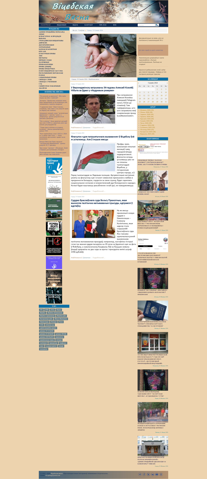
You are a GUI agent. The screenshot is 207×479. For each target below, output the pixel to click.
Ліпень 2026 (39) (146, 112)
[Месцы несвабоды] (54, 209)
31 (166, 102)
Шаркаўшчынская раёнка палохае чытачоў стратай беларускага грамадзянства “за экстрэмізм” (152, 324)
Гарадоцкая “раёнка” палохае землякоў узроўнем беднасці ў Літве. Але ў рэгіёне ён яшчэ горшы (152, 162)
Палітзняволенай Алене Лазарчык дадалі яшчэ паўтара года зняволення (53, 153)
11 (140, 95)
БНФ (46, 310)
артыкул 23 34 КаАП (46, 334)
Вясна (76, 16)
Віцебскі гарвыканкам (47, 316)
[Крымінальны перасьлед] (54, 295)
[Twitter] (148, 474)
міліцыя (58, 340)
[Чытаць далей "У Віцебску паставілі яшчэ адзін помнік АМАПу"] (153, 181)
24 (166, 99)
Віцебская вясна (57, 473)
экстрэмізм (43, 349)
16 (161, 95)
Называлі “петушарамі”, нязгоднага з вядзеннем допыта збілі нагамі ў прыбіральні (152, 292)
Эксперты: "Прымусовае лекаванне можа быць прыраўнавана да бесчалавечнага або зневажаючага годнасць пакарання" (53, 102)
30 (161, 102)
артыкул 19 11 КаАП (46, 331)
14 (153, 95)
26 (144, 102)
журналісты (59, 337)
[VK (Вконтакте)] (152, 474)
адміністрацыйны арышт (48, 328)
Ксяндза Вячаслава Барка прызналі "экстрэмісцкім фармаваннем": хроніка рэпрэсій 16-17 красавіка (52, 143)
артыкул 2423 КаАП (46, 337)
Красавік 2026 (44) (147, 119)
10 (166, 92)
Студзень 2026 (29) (147, 125)
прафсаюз (63, 343)
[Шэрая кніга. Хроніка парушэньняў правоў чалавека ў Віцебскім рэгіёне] (54, 186)
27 (148, 102)
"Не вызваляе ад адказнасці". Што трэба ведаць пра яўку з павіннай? (53, 97)
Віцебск (42, 313)
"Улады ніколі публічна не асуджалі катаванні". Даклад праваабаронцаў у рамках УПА (52, 129)
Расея (61, 322)
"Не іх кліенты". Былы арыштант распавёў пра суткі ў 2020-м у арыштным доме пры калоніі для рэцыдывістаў (53, 122)
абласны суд (50, 325)
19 (144, 99)
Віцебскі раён (61, 316)
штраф (61, 346)
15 (157, 95)
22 (157, 99)
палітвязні (43, 343)
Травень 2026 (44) (146, 117)
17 (166, 95)
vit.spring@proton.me (52, 475)
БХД (52, 310)
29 (157, 102)
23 (161, 99)
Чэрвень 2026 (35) (147, 114)
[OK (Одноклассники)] (161, 474)
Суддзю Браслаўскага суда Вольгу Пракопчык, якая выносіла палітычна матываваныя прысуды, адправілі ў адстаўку (102, 203)
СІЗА (41, 325)
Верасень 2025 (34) (147, 134)
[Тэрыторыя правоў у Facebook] (54, 166)
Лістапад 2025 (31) (147, 130)
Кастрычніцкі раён (46, 319)
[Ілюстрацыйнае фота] (93, 157)
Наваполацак (44, 322)
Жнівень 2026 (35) (147, 110)
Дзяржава (86, 127)
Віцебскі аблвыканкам (55, 313)
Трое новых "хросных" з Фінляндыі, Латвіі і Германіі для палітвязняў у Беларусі (54, 149)
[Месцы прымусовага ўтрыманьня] (54, 278)
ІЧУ (41, 310)
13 (148, 95)
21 (153, 99)
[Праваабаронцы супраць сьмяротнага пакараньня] (54, 246)
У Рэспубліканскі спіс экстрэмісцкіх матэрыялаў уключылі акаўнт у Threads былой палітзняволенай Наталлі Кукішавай (152, 257)
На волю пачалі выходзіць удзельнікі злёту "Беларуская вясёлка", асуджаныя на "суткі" (151, 394)
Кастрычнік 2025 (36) (148, 132)
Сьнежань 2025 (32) (147, 127)
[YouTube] (157, 474)
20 (148, 99)
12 (144, 95)
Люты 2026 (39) (146, 123)
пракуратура (53, 343)
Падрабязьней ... (99, 127)
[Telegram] (140, 474)
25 (140, 102)
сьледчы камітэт (51, 346)
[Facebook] (144, 474)
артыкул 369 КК (61, 334)
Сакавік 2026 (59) (146, 121)
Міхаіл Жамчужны (61, 319)
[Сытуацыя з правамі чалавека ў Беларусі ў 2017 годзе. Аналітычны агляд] (54, 262)
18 (140, 99)
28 (153, 102)
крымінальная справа (47, 340)
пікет (41, 346)
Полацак (54, 322)
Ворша (59, 310)
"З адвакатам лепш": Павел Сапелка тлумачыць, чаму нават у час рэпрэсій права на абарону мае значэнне (54, 108)
